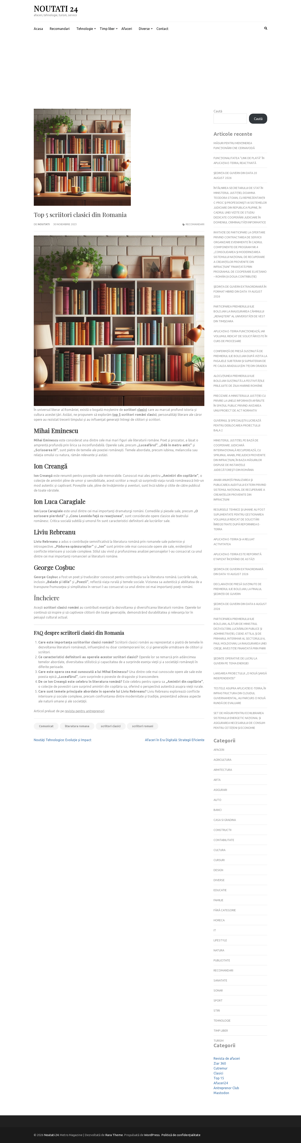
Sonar (218, 990)
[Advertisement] (150, 66)
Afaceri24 (221, 1083)
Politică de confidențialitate (180, 1135)
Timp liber (107, 29)
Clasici (218, 1073)
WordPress (152, 1135)
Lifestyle (220, 940)
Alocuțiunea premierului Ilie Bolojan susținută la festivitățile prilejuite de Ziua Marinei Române (239, 380)
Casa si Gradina (225, 820)
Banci (218, 810)
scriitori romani (142, 726)
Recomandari (60, 29)
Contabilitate (224, 840)
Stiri (217, 1010)
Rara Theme (114, 1135)
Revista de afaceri (227, 1058)
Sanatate (220, 980)
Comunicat (46, 726)
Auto (217, 800)
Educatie (220, 890)
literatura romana (77, 726)
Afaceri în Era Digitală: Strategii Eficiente (174, 740)
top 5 (116, 414)
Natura (219, 950)
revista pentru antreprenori (84, 711)
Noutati (44, 224)
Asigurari (220, 789)
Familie (218, 900)
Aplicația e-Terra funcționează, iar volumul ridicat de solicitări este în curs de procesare (240, 336)
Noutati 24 (56, 8)
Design (218, 870)
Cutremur (220, 1068)
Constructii (222, 830)
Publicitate (222, 960)
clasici (142, 410)
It (215, 930)
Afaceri (126, 29)
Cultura (219, 850)
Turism (219, 1040)
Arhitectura (223, 769)
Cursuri (219, 860)
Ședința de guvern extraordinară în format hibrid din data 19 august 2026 (240, 291)
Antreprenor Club (226, 1088)
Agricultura (222, 759)
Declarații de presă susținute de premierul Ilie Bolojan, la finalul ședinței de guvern (238, 589)
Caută (218, 111)
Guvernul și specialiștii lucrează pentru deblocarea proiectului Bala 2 (237, 425)
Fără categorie (225, 910)
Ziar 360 (220, 1063)
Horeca (219, 920)
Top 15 (219, 1078)
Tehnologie (84, 29)
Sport (218, 1000)
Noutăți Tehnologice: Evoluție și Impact (62, 740)
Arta (217, 779)
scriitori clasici (111, 726)
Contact (162, 29)
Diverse (144, 29)
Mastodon (221, 1093)
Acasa (38, 29)
